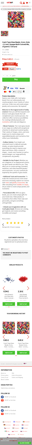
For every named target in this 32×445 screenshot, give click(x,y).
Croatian (26, 425)
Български (8, 422)
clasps (26, 185)
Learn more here (13, 440)
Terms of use (4, 377)
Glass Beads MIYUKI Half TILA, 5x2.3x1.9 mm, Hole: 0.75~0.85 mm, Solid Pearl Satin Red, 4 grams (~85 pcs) (23, 296)
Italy (8, 431)
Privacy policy (4, 375)
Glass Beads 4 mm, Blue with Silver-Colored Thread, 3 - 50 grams (8, 296)
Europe (26, 428)
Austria (17, 425)
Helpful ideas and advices (8, 388)
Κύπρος (22, 434)
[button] (28, 288)
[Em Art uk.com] (9, 2)
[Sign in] (24, 3)
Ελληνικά (18, 422)
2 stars (11, 223)
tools (7, 183)
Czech (8, 428)
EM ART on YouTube (9, 400)
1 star (7, 223)
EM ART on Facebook (10, 397)
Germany (8, 425)
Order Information (17, 375)
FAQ (13, 373)
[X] (1, 439)
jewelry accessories (18, 183)
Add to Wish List (8, 54)
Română (27, 422)
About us (3, 373)
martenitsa (6, 122)
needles (19, 185)
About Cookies (5, 379)
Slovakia (25, 431)
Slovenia (12, 434)
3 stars (15, 223)
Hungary (17, 428)
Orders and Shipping (17, 377)
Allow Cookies (24, 443)
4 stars (18, 223)
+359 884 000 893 (25, 6)
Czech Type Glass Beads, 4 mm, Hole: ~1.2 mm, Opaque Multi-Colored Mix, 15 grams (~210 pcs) (9, 345)
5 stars (22, 223)
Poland (16, 431)
